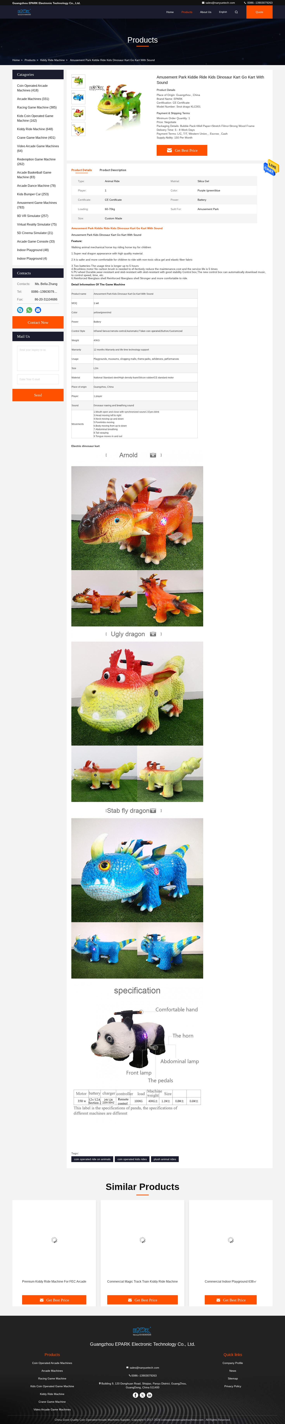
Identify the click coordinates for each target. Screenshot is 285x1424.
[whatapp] (29, 310)
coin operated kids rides (132, 1159)
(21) (35, 233)
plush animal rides (165, 1159)
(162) (35, 118)
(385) (37, 107)
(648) (35, 129)
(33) (36, 241)
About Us (205, 12)
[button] (78, 134)
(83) (34, 175)
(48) (33, 250)
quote (259, 12)
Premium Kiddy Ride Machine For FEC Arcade (54, 1281)
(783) (37, 205)
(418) (32, 88)
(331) (33, 99)
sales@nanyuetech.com (221, 2)
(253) (33, 194)
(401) (36, 137)
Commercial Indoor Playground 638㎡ (231, 1281)
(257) (32, 216)
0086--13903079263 (260, 2)
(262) (36, 162)
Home (170, 12)
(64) (38, 148)
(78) (36, 185)
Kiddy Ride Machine (52, 60)
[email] (38, 310)
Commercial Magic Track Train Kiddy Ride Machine (142, 1281)
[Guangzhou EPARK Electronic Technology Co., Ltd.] (24, 12)
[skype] (20, 310)
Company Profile (233, 1363)
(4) (32, 258)
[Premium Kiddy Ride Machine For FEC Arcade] (54, 1240)
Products (186, 12)
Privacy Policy (232, 1386)
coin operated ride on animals (92, 1159)
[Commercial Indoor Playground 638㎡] (231, 1240)
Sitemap (233, 1378)
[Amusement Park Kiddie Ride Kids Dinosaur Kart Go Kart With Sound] (119, 106)
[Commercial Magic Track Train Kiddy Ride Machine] (142, 1240)
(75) (37, 224)
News (232, 1370)
